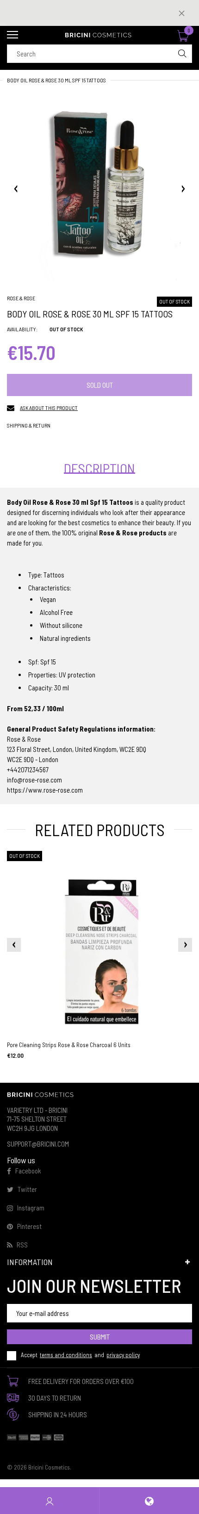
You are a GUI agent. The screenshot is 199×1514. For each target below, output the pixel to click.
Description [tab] (99, 468)
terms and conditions (66, 1355)
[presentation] (14, 945)
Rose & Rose (21, 298)
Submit (100, 1336)
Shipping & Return (28, 425)
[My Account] (49, 1500)
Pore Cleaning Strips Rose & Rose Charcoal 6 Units (69, 1045)
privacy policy (123, 1355)
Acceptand (80, 1355)
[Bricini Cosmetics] (99, 35)
